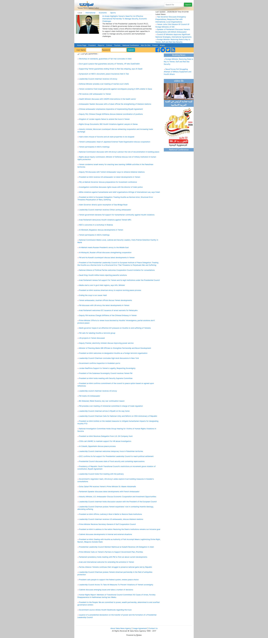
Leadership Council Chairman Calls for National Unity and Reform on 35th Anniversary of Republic (118, 416)
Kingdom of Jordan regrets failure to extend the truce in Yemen (104, 119)
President (92, 45)
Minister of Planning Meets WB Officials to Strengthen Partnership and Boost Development (115, 348)
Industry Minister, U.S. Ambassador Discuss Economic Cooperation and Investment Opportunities (117, 497)
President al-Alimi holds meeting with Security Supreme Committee (105, 378)
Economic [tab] (103, 13)
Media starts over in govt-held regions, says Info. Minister (102, 285)
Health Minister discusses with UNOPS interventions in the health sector (107, 99)
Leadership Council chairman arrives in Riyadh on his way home (104, 411)
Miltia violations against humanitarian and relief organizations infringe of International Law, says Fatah (119, 192)
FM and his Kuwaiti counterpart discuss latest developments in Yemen (107, 257)
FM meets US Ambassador (89, 396)
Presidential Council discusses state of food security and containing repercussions (111, 461)
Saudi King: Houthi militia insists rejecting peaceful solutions (103, 275)
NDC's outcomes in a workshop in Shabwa (96, 225)
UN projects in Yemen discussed (92, 338)
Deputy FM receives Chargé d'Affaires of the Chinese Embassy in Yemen (108, 315)
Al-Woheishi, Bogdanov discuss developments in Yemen (101, 230)
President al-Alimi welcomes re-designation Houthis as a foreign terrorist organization (113, 353)
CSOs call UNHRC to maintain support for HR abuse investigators (105, 441)
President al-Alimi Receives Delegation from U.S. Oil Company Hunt (106, 436)
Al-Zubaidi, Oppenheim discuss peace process (97, 446)
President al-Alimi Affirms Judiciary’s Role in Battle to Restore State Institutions (110, 514)
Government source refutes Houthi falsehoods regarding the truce (105, 610)
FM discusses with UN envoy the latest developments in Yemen (104, 305)
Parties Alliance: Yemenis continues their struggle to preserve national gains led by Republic (115, 567)
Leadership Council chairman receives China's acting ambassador (105, 210)
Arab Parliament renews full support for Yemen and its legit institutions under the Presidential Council (119, 280)
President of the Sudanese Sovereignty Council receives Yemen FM (105, 373)
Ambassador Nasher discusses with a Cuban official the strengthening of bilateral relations (115, 104)
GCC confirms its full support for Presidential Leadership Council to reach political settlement (116, 456)
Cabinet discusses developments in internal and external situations (105, 534)
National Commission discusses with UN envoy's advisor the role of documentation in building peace (119, 152)
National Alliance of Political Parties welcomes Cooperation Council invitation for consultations (117, 270)
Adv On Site (145, 45)
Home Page (81, 45)
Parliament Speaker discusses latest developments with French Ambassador (109, 491)
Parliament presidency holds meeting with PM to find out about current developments (113, 557)
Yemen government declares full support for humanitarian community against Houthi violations (116, 215)
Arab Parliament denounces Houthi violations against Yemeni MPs (105, 220)
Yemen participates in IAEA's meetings (94, 147)
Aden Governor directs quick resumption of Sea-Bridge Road (103, 205)
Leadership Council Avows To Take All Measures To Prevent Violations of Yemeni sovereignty (116, 585)
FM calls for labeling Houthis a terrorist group (97, 333)
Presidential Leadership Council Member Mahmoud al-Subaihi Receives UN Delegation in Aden (116, 547)
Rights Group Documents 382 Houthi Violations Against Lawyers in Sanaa (108, 124)
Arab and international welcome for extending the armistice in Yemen (106, 562)
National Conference (130, 45)
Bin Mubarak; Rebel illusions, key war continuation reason (101, 401)
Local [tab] (80, 13)
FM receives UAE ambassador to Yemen (95, 94)
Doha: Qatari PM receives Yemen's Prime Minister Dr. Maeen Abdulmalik (107, 486)
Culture (109, 45)
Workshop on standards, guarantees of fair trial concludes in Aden (105, 59)
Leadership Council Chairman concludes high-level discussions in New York (109, 358)
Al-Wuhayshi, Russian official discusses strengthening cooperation (105, 252)
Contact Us (153, 628)
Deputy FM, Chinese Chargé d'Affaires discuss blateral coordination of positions (111, 114)
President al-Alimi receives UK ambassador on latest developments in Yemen (109, 177)
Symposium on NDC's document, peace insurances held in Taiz (104, 74)
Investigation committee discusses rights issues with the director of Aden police (111, 187)
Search (188, 5)
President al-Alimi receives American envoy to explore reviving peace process (110, 290)
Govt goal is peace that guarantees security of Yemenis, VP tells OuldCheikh (109, 64)
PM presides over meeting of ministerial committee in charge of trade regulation (111, 406)
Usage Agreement (140, 628)
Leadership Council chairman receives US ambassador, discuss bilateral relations (111, 519)
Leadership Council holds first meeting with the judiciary (101, 474)
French (155, 45)
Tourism (117, 45)
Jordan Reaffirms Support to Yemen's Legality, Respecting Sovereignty (107, 368)
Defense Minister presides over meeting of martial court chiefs (104, 84)
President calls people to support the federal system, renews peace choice (109, 580)
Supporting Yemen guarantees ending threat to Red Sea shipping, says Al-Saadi (110, 69)
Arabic (162, 45)
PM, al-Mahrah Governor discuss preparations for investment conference (108, 182)
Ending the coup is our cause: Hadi (93, 295)
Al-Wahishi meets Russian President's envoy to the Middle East (104, 247)
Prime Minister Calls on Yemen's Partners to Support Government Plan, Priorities (111, 552)
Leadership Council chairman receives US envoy (98, 79)
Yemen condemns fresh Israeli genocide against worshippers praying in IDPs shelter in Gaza (115, 89)
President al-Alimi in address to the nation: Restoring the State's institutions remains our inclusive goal (119, 529)
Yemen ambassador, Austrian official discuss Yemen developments (105, 300)
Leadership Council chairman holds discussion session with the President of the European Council (118, 502)
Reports (101, 45)
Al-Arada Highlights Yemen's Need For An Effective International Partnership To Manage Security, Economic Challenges (124, 18)
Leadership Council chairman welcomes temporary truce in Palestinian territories (111, 451)
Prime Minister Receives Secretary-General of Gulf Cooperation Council (107, 524)
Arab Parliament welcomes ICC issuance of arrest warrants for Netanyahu (108, 310)
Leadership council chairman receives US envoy (98, 391)
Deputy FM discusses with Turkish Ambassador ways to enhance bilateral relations (112, 172)
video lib (179, 81)
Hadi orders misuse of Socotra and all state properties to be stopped (106, 137)
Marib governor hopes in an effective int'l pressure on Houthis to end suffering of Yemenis (115, 328)
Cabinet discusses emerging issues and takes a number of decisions (106, 590)
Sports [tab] (113, 13)
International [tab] (90, 13)
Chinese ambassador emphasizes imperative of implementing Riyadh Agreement (111, 109)
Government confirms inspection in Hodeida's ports (99, 363)
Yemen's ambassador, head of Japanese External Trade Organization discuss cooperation (114, 142)
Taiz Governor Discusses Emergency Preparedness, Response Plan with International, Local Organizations (170, 19)
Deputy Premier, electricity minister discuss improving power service (106, 343)
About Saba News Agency (121, 628)
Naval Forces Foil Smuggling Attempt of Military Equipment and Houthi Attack (177, 66)
